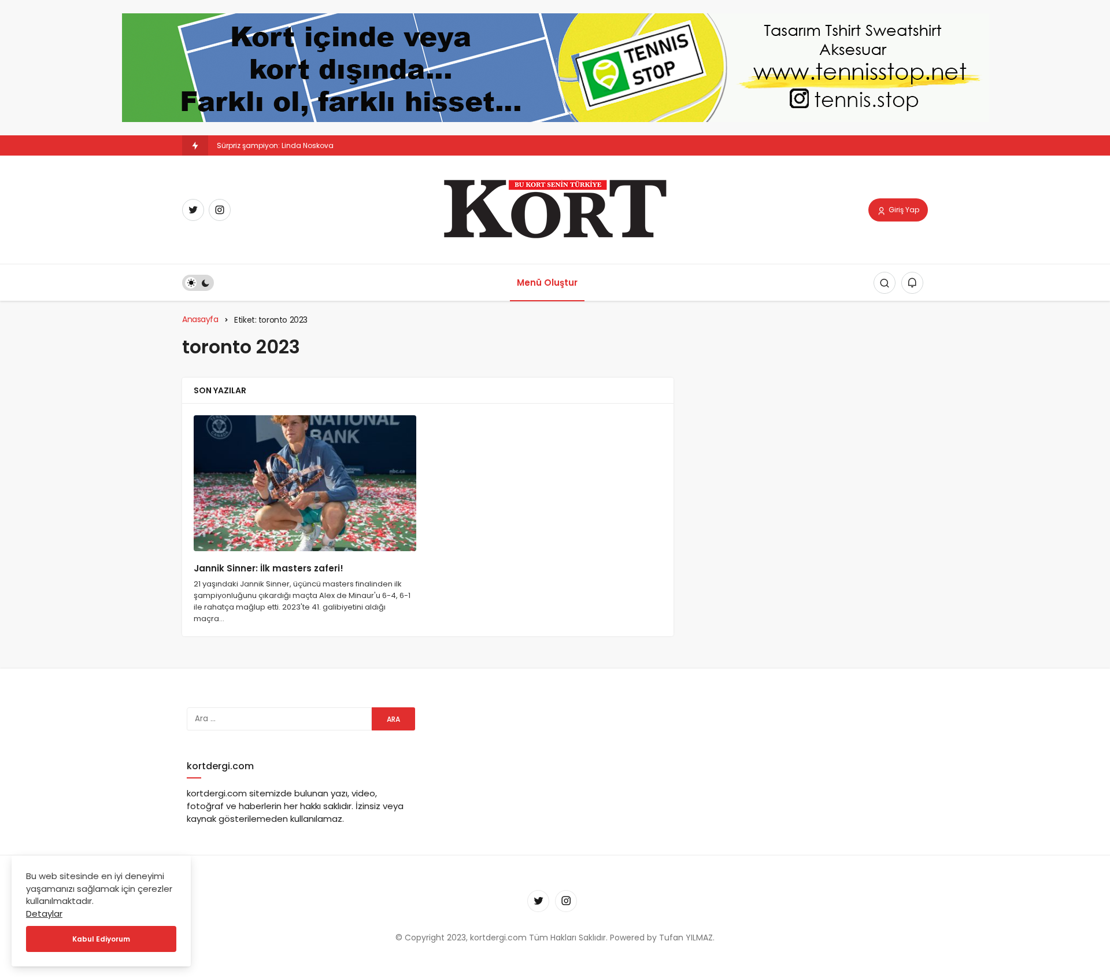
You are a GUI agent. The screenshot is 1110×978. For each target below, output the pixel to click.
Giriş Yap (903, 210)
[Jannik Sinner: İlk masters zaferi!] (305, 483)
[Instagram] (220, 210)
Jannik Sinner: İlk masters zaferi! (268, 569)
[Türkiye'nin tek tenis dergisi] (555, 209)
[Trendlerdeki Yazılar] (195, 145)
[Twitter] (193, 210)
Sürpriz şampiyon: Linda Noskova (275, 145)
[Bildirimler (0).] (912, 283)
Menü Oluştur (547, 282)
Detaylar (44, 913)
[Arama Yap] (885, 283)
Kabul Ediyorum (101, 939)
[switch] (198, 283)
